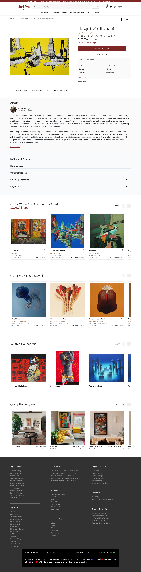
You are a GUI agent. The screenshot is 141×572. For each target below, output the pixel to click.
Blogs (53, 499)
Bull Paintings (96, 471)
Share (127, 20)
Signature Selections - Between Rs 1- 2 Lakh (66, 476)
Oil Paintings (14, 488)
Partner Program (56, 533)
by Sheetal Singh (85, 32)
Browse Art (44, 12)
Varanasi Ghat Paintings (100, 483)
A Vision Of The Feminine (100, 518)
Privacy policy (56, 507)
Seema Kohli (14, 536)
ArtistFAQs (55, 509)
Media (53, 528)
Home (12, 19)
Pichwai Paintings (16, 490)
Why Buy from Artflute (58, 494)
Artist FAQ (95, 497)
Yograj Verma (14, 546)
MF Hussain (14, 531)
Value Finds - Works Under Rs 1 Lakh (63, 473)
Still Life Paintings (16, 498)
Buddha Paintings (16, 476)
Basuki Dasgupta (16, 519)
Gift (88, 12)
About (53, 523)
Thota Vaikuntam (16, 544)
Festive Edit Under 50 (99, 515)
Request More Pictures (41, 90)
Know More (15, 147)
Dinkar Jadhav (15, 521)
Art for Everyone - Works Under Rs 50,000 (65, 471)
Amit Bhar (13, 512)
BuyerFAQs (55, 502)
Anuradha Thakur (16, 516)
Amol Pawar (14, 514)
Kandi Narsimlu (15, 524)
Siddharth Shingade (17, 539)
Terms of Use (55, 504)
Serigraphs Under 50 (99, 513)
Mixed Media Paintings (18, 485)
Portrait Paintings (16, 493)
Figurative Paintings (17, 483)
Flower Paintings (97, 473)
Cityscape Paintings (17, 478)
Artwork (24, 19)
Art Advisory (55, 497)
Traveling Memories (98, 520)
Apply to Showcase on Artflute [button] (102, 499)
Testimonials (55, 530)
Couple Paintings (16, 480)
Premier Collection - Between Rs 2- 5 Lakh (65, 478)
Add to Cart (102, 54)
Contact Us (96, 12)
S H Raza (13, 534)
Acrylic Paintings (16, 471)
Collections (55, 12)
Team (53, 525)
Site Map (54, 535)
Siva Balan (13, 541)
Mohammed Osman (17, 529)
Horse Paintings (97, 476)
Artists (64, 12)
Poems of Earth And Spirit (101, 523)
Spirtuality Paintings (17, 495)
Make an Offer (102, 48)
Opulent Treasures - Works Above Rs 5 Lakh (66, 480)
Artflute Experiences (77, 12)
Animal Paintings (15, 473)
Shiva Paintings (97, 480)
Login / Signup (118, 7)
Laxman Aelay (15, 526)
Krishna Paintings (98, 478)
